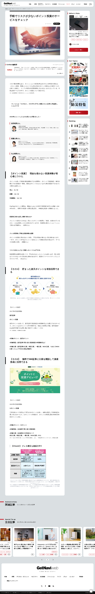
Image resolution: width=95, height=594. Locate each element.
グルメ (73, 4)
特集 (30, 4)
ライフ (68, 4)
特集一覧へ (78, 112)
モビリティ (48, 4)
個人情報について (16, 592)
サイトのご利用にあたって (6, 592)
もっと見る (60, 73)
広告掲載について (41, 592)
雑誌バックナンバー (12, 580)
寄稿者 (85, 4)
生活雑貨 (54, 4)
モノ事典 (85, 16)
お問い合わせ (49, 592)
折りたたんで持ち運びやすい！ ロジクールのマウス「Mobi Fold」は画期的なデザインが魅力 (78, 35)
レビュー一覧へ (79, 49)
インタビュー (76, 16)
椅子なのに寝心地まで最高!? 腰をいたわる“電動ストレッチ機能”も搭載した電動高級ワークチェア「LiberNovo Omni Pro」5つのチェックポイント (24, 547)
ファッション (61, 4)
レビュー (71, 16)
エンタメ (78, 4)
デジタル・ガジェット (41, 4)
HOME (6, 8)
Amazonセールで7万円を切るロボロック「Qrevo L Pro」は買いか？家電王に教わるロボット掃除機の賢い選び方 (47, 547)
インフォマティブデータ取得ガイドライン (28, 592)
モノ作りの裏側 (81, 16)
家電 (35, 4)
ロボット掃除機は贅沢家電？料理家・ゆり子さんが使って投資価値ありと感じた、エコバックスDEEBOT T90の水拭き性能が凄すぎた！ (71, 547)
